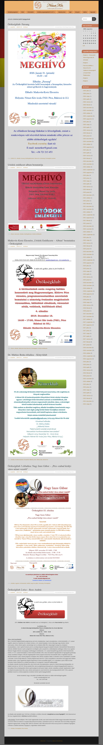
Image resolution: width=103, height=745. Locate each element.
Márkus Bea (39, 459)
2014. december (87, 401)
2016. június (86, 364)
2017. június (86, 330)
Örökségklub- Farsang (18, 24)
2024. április (86, 152)
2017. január (86, 344)
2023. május (86, 181)
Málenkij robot (32, 459)
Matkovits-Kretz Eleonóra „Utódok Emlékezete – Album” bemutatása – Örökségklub (41, 242)
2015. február (86, 398)
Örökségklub (48, 158)
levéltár (28, 583)
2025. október (86, 113)
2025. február (86, 133)
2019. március (87, 277)
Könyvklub (26, 459)
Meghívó (85, 62)
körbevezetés (23, 583)
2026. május (86, 96)
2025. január (86, 135)
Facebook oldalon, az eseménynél (42, 580)
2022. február (86, 203)
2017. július (86, 327)
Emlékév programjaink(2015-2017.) (46, 12)
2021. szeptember (88, 215)
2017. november (87, 316)
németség (42, 158)
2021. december (87, 206)
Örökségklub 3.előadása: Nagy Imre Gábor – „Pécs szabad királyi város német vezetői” (39, 467)
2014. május (86, 404)
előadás (18, 158)
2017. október (86, 319)
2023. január (86, 192)
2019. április (86, 274)
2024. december (87, 138)
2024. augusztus (87, 147)
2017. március (87, 339)
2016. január (86, 375)
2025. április (86, 127)
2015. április (86, 392)
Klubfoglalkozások (29, 158)
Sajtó (70, 12)
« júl (84, 45)
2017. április (86, 336)
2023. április (86, 183)
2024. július (86, 150)
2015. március (87, 395)
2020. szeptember (88, 234)
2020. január (86, 248)
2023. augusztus (87, 172)
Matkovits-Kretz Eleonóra (25, 348)
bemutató (17, 234)
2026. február (86, 104)
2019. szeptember (88, 260)
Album (12, 234)
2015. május (86, 390)
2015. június (86, 387)
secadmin (12, 27)
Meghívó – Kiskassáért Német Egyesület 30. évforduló (89, 57)
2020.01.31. (13, 158)
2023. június (86, 178)
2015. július (86, 384)
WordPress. (60, 741)
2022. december (87, 195)
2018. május (86, 302)
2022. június (86, 200)
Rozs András (25, 728)
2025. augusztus (87, 119)
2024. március (87, 155)
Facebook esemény (37, 143)
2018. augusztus (87, 294)
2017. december (87, 313)
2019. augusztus (87, 263)
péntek (53, 158)
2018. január (86, 311)
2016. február (86, 373)
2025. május (86, 124)
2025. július (86, 121)
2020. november (87, 229)
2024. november (87, 141)
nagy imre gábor (34, 583)
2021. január (86, 223)
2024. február (86, 158)
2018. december (87, 282)
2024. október (86, 144)
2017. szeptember (88, 322)
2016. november (87, 350)
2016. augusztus (87, 359)
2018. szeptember (88, 291)
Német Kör (37, 158)
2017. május (86, 333)
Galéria (85, 12)
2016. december (87, 347)
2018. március (87, 305)
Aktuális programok (13, 12)
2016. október (86, 353)
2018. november (87, 285)
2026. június (86, 93)
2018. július (86, 296)
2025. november (87, 110)
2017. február (86, 342)
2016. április (86, 367)
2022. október (86, 198)
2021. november (87, 209)
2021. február (86, 220)
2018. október (86, 288)
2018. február (86, 308)
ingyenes (17, 583)
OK (93, 19)
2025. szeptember (88, 116)
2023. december (87, 161)
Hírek (22, 12)
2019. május (86, 271)
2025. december (87, 107)
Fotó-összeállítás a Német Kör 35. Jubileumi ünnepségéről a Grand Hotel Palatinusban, (89, 70)
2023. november (87, 164)
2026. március (87, 102)
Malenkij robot (61, 12)
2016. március (87, 370)
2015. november (87, 378)
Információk (31, 12)
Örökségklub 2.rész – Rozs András (25, 589)
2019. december (87, 251)
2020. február (86, 246)
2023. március (87, 186)
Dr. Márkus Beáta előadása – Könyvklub (27, 354)
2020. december (87, 226)
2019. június (86, 268)
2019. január (86, 279)
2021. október (86, 212)
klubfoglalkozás (28, 234)
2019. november (87, 254)
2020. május (86, 240)
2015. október (86, 381)
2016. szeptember (88, 356)
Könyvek (77, 12)
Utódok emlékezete (36, 234)
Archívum (25, 27)
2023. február (86, 189)
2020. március (87, 243)
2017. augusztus (87, 325)
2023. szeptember (88, 169)
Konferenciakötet (19, 459)
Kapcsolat (92, 12)
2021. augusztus (87, 217)
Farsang (23, 158)
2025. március (87, 130)
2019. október (86, 257)
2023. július (86, 175)
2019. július (86, 265)
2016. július (86, 361)
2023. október (86, 167)
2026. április (86, 99)
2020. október (86, 231)
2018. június (86, 299)
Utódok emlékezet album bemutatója (25, 164)
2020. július (86, 237)
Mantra (54, 741)
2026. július (86, 90)
